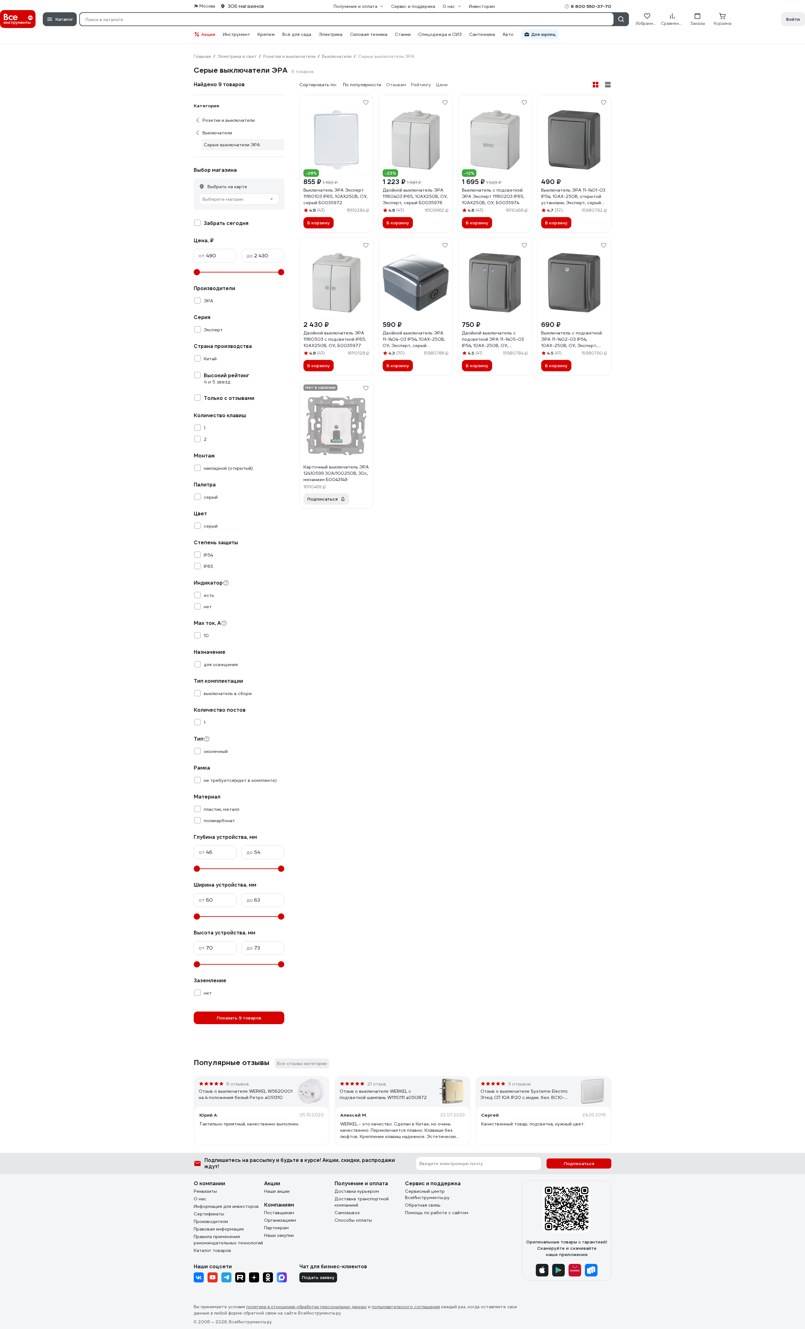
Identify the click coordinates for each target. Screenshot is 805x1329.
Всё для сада (296, 34)
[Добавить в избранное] (366, 103)
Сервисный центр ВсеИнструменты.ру (427, 1194)
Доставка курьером (357, 1191)
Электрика (330, 34)
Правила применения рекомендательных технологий (228, 1240)
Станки (403, 34)
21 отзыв (376, 1084)
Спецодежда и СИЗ (440, 34)
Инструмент (236, 34)
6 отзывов (237, 1084)
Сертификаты (209, 1214)
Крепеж (266, 34)
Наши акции (277, 1191)
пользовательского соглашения (406, 1306)
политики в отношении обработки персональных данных (306, 1306)
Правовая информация (219, 1229)
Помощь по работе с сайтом (436, 1212)
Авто (508, 34)
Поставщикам (279, 1212)
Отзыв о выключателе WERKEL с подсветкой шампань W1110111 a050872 (383, 1094)
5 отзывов (519, 1084)
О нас (200, 1199)
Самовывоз (347, 1212)
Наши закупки (279, 1235)
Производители (211, 1221)
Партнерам (276, 1228)
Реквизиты (205, 1191)
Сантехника (482, 34)
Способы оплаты (353, 1220)
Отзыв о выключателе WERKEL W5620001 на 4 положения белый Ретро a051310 (245, 1094)
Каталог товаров (212, 1250)
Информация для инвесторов (226, 1206)
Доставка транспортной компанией (362, 1202)
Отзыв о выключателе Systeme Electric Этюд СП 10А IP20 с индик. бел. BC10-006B (524, 1094)
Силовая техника (368, 34)
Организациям (280, 1220)
